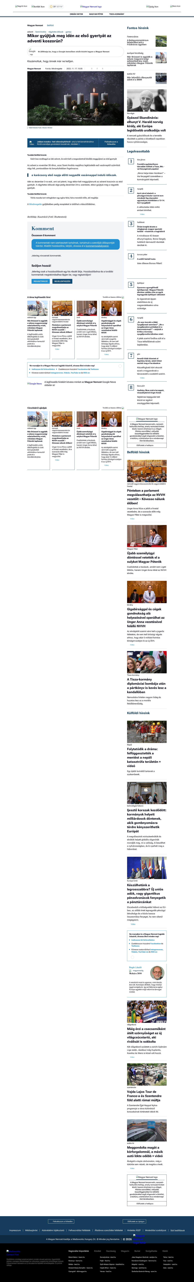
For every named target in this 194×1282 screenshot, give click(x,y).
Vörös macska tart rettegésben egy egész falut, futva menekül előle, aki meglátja (64, 198)
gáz (138, 354)
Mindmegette (35, 204)
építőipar (140, 283)
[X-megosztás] (117, 68)
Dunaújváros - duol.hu (108, 1257)
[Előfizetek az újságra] (152, 6)
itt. (79, 144)
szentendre (131, 1087)
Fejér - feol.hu (105, 1261)
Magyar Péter (132, 549)
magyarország (138, 971)
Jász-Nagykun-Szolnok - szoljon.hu (144, 1257)
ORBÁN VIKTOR (76, 14)
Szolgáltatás (151, 1251)
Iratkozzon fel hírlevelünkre (43, 369)
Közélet (97, 1251)
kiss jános (141, 160)
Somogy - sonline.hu (139, 1268)
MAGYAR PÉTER (96, 14)
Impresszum (15, 1230)
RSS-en (86, 373)
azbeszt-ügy (31, 317)
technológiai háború (135, 806)
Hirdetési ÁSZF (134, 1230)
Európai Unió (132, 881)
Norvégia (130, 113)
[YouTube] (114, 373)
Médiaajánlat (31, 1230)
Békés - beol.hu (74, 1264)
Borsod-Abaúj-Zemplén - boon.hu (80, 1268)
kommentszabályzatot (97, 245)
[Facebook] (109, 369)
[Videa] (109, 373)
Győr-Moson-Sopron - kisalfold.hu (112, 1264)
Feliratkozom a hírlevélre (111, 143)
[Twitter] (120, 369)
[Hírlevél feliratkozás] (120, 366)
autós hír (131, 74)
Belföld (50, 25)
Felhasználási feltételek (79, 1230)
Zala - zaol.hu (168, 1268)
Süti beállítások (178, 1230)
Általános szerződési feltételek (109, 1230)
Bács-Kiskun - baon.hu (76, 1257)
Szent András (40, 32)
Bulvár (137, 1251)
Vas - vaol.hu (168, 1261)
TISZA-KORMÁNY (116, 14)
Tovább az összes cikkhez (112, 297)
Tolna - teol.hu (168, 1257)
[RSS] (120, 373)
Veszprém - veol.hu (170, 1264)
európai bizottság (135, 53)
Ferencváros (132, 37)
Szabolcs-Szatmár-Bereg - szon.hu (144, 1271)
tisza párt (141, 386)
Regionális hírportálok (78, 1251)
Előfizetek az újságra (136, 1221)
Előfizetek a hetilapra (145, 445)
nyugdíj (140, 189)
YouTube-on (76, 373)
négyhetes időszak (55, 32)
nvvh (78, 317)
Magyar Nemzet (35, 25)
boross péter (142, 254)
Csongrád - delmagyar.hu (77, 1271)
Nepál (129, 745)
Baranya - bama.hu (75, 1261)
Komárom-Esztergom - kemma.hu (144, 1261)
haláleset (140, 222)
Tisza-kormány (133, 675)
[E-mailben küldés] (111, 68)
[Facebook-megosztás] (122, 68)
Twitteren (95, 369)
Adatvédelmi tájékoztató (53, 1230)
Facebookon (82, 369)
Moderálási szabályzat (155, 1230)
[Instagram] (114, 369)
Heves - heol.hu (105, 1271)
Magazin (125, 1251)
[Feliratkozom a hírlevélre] (38, 6)
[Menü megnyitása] (175, 6)
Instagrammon (56, 373)
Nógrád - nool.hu (138, 1264)
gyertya (68, 32)
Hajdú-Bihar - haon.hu (108, 1268)
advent (30, 32)
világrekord (131, 1025)
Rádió (165, 1251)
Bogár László (135, 967)
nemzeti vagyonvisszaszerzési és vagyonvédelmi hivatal (61, 320)
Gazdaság (111, 1251)
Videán (67, 373)
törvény (104, 317)
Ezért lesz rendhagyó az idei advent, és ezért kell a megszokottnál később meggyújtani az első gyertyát (73, 159)
